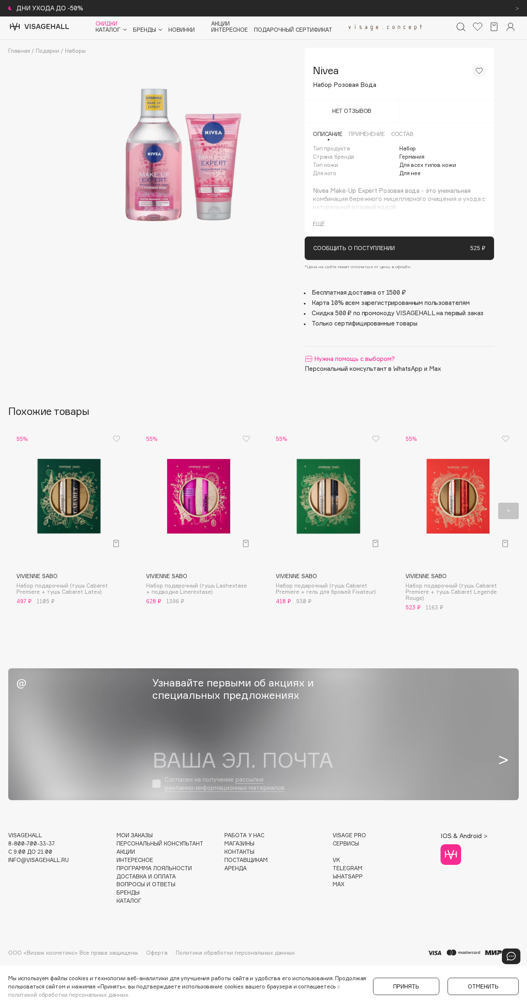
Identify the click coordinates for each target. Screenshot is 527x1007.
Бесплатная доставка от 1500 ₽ (359, 292)
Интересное (229, 30)
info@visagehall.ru (38, 860)
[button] (18, 511)
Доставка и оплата (146, 877)
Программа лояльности (154, 868)
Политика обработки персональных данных (235, 952)
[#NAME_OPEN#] (511, 956)
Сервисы (346, 844)
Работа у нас (244, 835)
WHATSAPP (348, 877)
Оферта (157, 952)
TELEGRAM (347, 868)
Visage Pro (349, 835)
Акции (220, 24)
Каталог (129, 901)
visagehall (25, 835)
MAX (338, 884)
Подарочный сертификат (293, 30)
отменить (483, 986)
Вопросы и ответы (146, 884)
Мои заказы (135, 835)
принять (406, 986)
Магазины (239, 844)
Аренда (235, 868)
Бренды (128, 893)
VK (336, 860)
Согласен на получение (224, 783)
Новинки (181, 30)
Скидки (106, 24)
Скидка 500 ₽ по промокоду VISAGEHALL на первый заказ (397, 313)
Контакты (239, 852)
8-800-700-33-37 (31, 844)
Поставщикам (246, 860)
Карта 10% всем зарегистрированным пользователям (391, 303)
